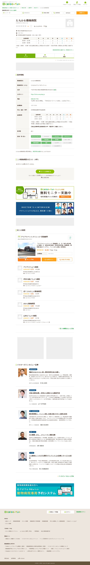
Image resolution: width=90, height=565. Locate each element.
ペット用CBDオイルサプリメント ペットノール (52, 538)
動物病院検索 (16, 521)
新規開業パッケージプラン (53, 551)
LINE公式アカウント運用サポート (35, 551)
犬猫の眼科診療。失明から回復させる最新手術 (44, 393)
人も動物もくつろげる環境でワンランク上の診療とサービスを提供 (50, 457)
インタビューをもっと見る (66, 476)
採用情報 (13, 558)
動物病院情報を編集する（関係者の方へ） (63, 50)
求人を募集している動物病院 (57, 521)
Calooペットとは (67, 4)
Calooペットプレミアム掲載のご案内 (15, 546)
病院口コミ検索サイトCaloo (13, 538)
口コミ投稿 (8, 523)
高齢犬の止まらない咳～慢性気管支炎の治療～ (44, 372)
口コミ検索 (25, 521)
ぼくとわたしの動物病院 (32, 291)
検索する (82, 12)
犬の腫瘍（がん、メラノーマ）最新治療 (42, 435)
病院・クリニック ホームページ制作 (60, 548)
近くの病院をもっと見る (67, 328)
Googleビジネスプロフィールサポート (15, 551)
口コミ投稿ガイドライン (12, 531)
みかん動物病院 (29, 303)
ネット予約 (30, 259)
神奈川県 (24, 7)
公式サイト (49, 259)
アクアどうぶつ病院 (30, 267)
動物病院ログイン (81, 511)
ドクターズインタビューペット (30, 538)
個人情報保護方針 (45, 531)
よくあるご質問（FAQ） (26, 531)
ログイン (85, 4)
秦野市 (30, 7)
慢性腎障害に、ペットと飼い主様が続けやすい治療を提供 (48, 414)
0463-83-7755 (34, 99)
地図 (64, 56)
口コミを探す (13, 10)
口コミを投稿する (46, 171)
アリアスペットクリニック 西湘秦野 (34, 237)
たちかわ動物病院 (26, 20)
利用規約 (37, 531)
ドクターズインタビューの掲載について (58, 546)
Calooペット (10, 7)
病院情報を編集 (37, 151)
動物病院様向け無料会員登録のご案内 (36, 546)
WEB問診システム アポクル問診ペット (39, 548)
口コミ (45, 56)
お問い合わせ (21, 558)
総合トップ (8, 521)
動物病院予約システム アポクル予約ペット (16, 548)
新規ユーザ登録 (77, 4)
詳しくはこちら (45, 177)
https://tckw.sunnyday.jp (38, 94)
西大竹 (36, 7)
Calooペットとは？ (72, 521)
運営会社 (6, 558)
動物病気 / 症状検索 (35, 521)
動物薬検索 (45, 521)
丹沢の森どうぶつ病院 (31, 279)
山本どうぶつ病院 (30, 316)
